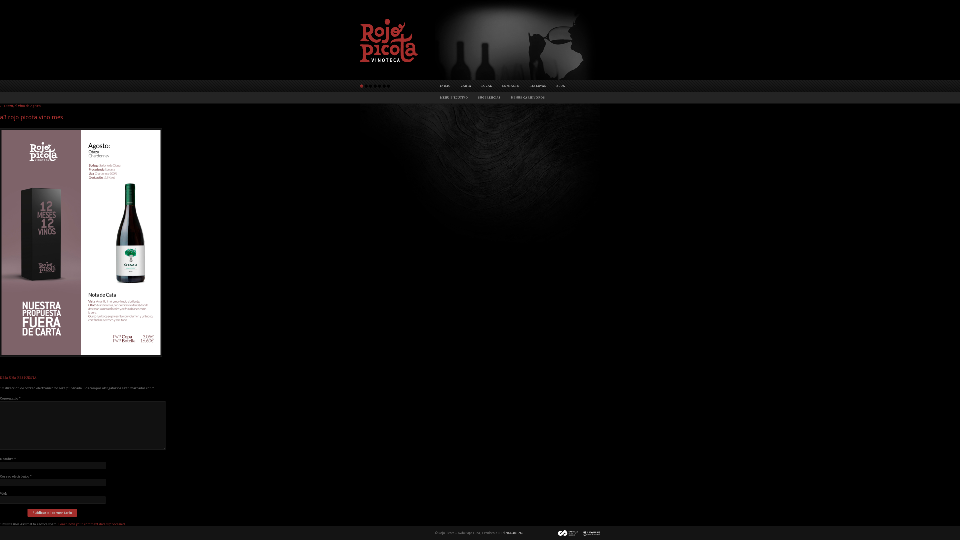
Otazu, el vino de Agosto (20, 106)
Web (3, 494)
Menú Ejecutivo (454, 97)
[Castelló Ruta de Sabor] (566, 533)
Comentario (10, 398)
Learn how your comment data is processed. (92, 524)
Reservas (538, 86)
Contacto (511, 86)
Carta (466, 86)
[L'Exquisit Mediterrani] (589, 533)
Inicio (445, 86)
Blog (560, 86)
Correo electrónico (16, 476)
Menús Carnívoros (528, 97)
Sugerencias (489, 97)
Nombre (8, 459)
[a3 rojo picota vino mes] (81, 355)
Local (486, 86)
